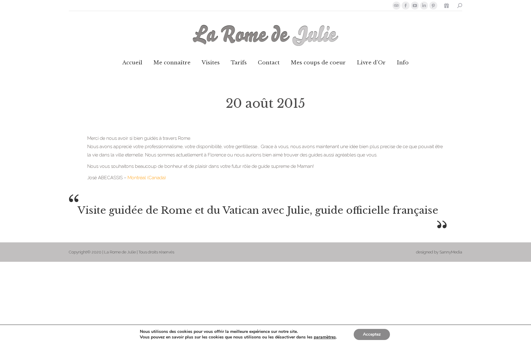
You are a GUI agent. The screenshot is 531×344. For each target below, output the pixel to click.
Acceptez (372, 334)
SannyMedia (450, 252)
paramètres (325, 337)
